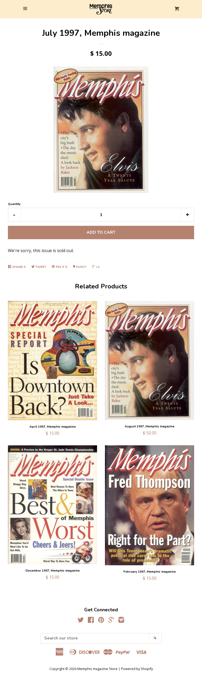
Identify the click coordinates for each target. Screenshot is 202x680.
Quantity (14, 204)
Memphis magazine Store (97, 668)
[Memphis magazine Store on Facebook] (91, 621)
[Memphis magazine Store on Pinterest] (101, 621)
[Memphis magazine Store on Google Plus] (111, 621)
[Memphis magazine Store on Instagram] (121, 621)
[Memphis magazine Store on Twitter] (81, 621)
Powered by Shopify (137, 668)
